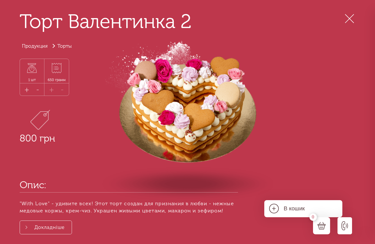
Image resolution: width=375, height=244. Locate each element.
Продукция (35, 46)
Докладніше (49, 227)
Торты (64, 46)
